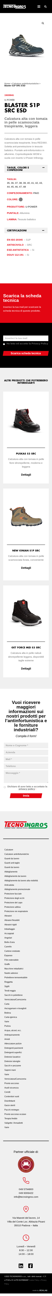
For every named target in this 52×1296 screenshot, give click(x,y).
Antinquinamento (12, 1035)
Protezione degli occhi (14, 898)
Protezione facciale (13, 894)
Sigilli (6, 986)
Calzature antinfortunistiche (25, 84)
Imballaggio (9, 929)
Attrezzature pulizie (13, 1043)
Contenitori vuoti (11, 1096)
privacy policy (27, 789)
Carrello (8, 947)
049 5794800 (26, 1189)
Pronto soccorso (11, 1083)
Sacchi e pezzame (12, 1066)
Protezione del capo (13, 903)
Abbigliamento (10, 872)
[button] (45, 6)
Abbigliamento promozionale (17, 889)
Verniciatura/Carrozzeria (15, 999)
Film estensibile (11, 960)
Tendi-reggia (10, 991)
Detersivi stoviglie (12, 1061)
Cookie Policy (34, 1280)
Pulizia (7, 1026)
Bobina (7, 1013)
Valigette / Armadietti (13, 1123)
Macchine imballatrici (13, 969)
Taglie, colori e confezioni (18, 168)
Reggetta (8, 982)
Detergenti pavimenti (13, 1048)
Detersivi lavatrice (12, 1057)
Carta (6, 1004)
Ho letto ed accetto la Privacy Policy (27, 344)
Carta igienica (10, 1017)
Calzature (8, 850)
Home (7, 84)
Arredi (7, 1039)
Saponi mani (10, 1070)
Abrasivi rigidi (10, 925)
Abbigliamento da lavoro (15, 876)
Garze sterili (9, 1105)
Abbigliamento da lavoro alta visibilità (21, 880)
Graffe (7, 964)
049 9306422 (26, 1193)
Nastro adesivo (11, 973)
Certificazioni (17, 230)
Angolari (8, 938)
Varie (6, 1021)
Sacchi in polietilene (13, 995)
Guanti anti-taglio (12, 863)
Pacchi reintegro (11, 1110)
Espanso (8, 955)
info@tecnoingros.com (26, 1197)
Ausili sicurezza (11, 1088)
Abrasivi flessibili (12, 920)
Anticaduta (9, 885)
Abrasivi (8, 916)
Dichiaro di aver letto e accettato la (27, 787)
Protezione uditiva (12, 907)
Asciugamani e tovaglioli (15, 1008)
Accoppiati (9, 933)
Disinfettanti (9, 1101)
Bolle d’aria (9, 942)
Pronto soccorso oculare (15, 1114)
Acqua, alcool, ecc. (12, 1030)
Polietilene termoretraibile (15, 977)
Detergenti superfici (13, 1052)
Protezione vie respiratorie (16, 911)
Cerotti (7, 1092)
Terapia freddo (10, 1118)
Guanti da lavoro (11, 858)
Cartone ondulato (12, 951)
